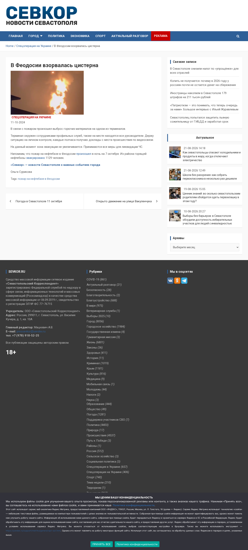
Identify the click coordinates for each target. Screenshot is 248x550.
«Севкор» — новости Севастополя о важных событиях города (56, 165)
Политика (56, 36)
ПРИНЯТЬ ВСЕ (101, 544)
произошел (83, 154)
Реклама (160, 35)
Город (33, 36)
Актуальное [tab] (205, 137)
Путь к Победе (97, 440)
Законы (92, 347)
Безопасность (96, 290)
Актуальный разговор (129, 36)
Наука (91, 400)
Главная (16, 36)
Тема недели (95, 482)
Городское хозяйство (101, 326)
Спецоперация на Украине (31, 117)
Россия (91, 451)
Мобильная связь (98, 384)
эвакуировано (35, 158)
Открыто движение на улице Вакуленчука (124, 201)
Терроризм (94, 487)
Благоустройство (98, 300)
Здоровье (93, 353)
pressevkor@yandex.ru (31, 331)
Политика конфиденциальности (133, 505)
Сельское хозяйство (100, 456)
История (92, 358)
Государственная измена (104, 332)
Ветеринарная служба (101, 311)
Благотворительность (101, 295)
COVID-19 (93, 279)
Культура (93, 373)
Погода (92, 414)
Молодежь (94, 389)
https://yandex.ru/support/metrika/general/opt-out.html (33, 530)
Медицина (93, 379)
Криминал (93, 363)
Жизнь (91, 342)
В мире (91, 305)
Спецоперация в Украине (103, 467)
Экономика (80, 36)
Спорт (100, 36)
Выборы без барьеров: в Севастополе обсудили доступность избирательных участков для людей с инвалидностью (207, 219)
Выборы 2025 (96, 316)
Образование (95, 404)
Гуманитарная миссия (101, 337)
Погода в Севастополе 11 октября (39, 201)
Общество (94, 409)
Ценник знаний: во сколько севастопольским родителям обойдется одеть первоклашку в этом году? (211, 197)
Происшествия (96, 435)
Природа (92, 430)
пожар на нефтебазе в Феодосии (39, 178)
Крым (90, 368)
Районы (92, 446)
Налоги (91, 394)
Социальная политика (101, 461)
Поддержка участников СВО (106, 419)
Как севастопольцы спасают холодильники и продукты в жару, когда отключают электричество (212, 156)
